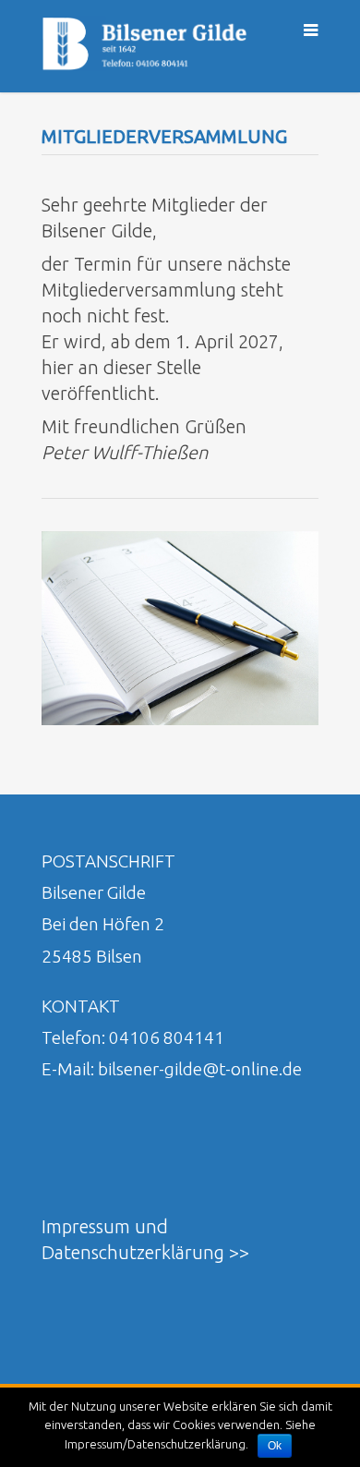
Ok (275, 1445)
